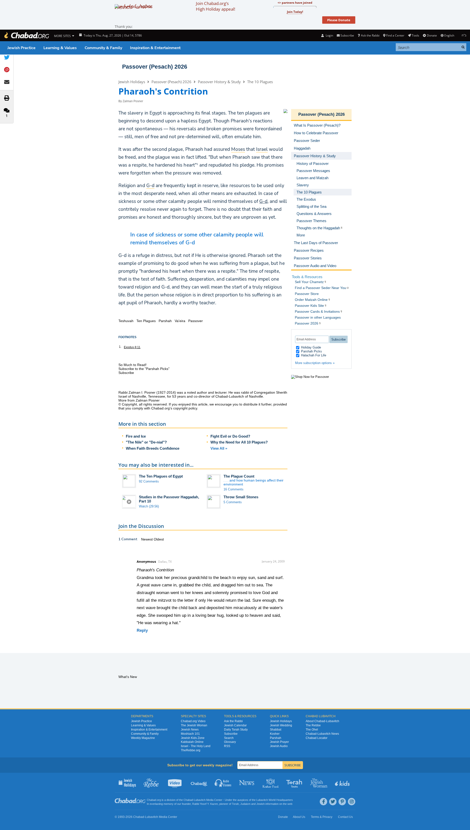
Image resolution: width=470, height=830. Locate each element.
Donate (432, 35)
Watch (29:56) (149, 506)
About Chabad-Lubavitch (322, 721)
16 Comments (234, 489)
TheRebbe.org (190, 750)
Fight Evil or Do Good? (230, 436)
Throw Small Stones (241, 497)
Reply (142, 630)
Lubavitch (200, 799)
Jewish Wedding (281, 725)
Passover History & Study (219, 81)
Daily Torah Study (236, 729)
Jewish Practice (21, 48)
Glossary (230, 742)
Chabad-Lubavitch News (322, 733)
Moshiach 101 (190, 733)
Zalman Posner (133, 101)
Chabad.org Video (193, 721)
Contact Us (345, 817)
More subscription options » (315, 363)
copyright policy (185, 408)
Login (329, 35)
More (301, 235)
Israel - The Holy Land (195, 746)
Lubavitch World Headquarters (274, 799)
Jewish (260, 803)
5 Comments (233, 502)
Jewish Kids (343, 782)
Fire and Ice (136, 436)
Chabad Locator (316, 738)
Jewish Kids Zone (193, 738)
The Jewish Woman (194, 725)
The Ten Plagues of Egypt (161, 476)
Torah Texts (295, 782)
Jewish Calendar (235, 725)
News (247, 782)
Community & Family (103, 48)
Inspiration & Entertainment (155, 48)
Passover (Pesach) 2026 (154, 66)
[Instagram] (351, 801)
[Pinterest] (342, 801)
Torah (235, 803)
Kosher (275, 733)
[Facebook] (323, 801)
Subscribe (231, 733)
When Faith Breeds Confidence (152, 448)
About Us (299, 817)
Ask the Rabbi (370, 35)
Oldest (159, 539)
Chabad (188, 799)
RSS (227, 746)
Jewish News (190, 729)
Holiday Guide (310, 347)
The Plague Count (239, 476)
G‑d (263, 201)
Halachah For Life (313, 355)
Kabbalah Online (192, 742)
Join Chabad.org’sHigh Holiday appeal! (215, 6)
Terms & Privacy (321, 817)
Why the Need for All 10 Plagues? (239, 442)
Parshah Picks (311, 351)
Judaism (245, 803)
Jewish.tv (175, 782)
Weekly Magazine (143, 738)
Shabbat (275, 729)
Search (229, 738)
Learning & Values (60, 48)
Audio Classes (223, 782)
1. (120, 346)
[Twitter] (333, 801)
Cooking (271, 782)
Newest (147, 539)
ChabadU (199, 782)
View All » (218, 448)
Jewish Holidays (131, 81)
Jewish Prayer (279, 742)
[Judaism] (26, 35)
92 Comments (149, 481)
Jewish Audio (279, 746)
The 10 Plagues (260, 81)
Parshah (275, 738)
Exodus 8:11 (132, 347)
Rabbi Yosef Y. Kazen (205, 803)
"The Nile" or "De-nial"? (146, 442)
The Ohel (312, 729)
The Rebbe (313, 725)
